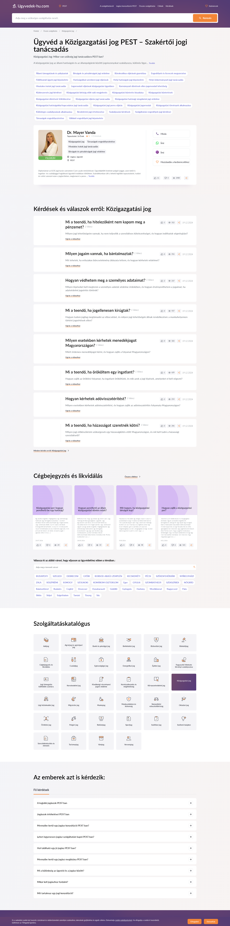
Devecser (82, 589)
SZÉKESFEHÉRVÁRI (165, 576)
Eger (125, 582)
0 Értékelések (96, 136)
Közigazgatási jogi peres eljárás (107, 105)
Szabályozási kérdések (119, 111)
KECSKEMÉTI (133, 576)
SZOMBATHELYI (153, 582)
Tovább (152, 63)
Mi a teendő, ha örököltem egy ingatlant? (99, 372)
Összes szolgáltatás (50, 31)
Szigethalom (62, 595)
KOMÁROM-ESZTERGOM (105, 582)
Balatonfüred (42, 589)
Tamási (76, 595)
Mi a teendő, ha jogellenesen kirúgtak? (97, 310)
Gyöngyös (127, 589)
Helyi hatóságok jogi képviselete (128, 79)
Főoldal (36, 31)
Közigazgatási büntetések (161, 92)
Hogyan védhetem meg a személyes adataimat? (105, 280)
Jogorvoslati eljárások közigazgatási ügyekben (92, 86)
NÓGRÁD (188, 582)
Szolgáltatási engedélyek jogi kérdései (153, 111)
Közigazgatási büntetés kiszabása (128, 92)
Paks (184, 589)
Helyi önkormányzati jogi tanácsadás (166, 79)
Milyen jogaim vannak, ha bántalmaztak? (99, 253)
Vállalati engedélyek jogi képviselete (86, 118)
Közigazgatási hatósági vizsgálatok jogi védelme (137, 99)
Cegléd (69, 589)
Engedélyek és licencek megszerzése (168, 73)
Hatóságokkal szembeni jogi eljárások (90, 79)
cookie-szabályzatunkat (123, 920)
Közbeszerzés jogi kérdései (48, 92)
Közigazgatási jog (76, 141)
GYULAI (136, 582)
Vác (98, 595)
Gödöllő (113, 589)
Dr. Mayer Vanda (81, 132)
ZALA (38, 582)
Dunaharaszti (98, 589)
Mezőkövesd (156, 589)
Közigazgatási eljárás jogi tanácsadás (93, 99)
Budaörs (57, 589)
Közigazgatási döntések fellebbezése (53, 99)
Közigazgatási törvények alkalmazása (173, 105)
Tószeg (88, 595)
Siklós (38, 595)
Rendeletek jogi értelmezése (90, 111)
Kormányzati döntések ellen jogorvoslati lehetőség (143, 86)
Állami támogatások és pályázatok (52, 73)
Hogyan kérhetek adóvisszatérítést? (95, 398)
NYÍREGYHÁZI (187, 576)
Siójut (49, 595)
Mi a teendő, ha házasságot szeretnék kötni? (102, 425)
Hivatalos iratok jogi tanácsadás (51, 86)
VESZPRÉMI (52, 582)
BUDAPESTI (42, 576)
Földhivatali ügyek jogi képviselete (52, 79)
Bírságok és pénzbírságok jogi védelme (91, 73)
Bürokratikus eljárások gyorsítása (130, 73)
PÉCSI (148, 576)
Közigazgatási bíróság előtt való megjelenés (86, 92)
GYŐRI (86, 576)
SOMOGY (67, 582)
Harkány (141, 589)
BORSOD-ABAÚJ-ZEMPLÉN (108, 576)
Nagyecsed (172, 589)
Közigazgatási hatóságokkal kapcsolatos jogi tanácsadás (62, 105)
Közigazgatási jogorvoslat (139, 105)
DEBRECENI (72, 576)
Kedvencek (213, 6)
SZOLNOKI (83, 582)
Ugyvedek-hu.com (33, 6)
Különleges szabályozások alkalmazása (54, 111)
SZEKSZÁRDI (172, 582)
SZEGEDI (57, 576)
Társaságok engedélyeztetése (50, 118)
